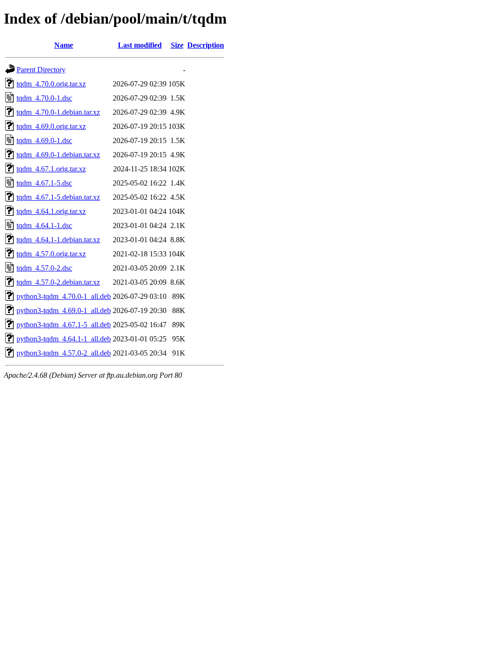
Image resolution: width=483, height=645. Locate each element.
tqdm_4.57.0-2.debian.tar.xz (58, 282)
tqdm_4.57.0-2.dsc (44, 268)
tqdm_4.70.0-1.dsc (44, 98)
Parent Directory (41, 70)
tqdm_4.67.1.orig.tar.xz (51, 169)
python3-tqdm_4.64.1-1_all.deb (64, 339)
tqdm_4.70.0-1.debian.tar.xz (58, 112)
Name (63, 45)
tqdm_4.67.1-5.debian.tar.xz (58, 197)
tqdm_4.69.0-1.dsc (44, 140)
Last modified (140, 45)
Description (205, 45)
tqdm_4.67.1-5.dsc (44, 183)
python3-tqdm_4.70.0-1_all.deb (64, 296)
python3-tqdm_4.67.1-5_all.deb (64, 325)
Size (177, 45)
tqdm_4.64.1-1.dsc (44, 225)
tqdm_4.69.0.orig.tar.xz (51, 126)
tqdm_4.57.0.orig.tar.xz (51, 254)
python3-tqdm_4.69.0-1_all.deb (64, 310)
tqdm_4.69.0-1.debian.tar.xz (58, 155)
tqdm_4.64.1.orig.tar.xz (51, 211)
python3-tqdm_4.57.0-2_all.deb (64, 353)
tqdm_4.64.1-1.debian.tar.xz (58, 240)
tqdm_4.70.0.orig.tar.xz (51, 84)
